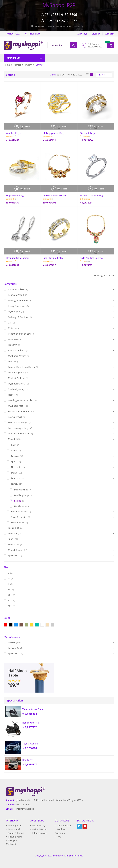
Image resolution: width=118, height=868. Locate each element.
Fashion (15, 456)
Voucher (12, 361)
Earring (17, 500)
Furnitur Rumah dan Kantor (21, 367)
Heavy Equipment (16, 306)
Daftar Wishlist (39, 829)
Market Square (15, 550)
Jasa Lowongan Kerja (18, 428)
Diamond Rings (87, 133)
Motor (11, 328)
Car (9, 322)
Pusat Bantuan (64, 825)
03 (58, 74)
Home (7, 64)
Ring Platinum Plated (53, 257)
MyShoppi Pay (15, 311)
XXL (10, 600)
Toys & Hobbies (19, 517)
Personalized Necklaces (54, 195)
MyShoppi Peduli (16, 405)
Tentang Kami (15, 825)
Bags (13, 444)
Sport (13, 461)
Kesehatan (13, 339)
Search (73, 45)
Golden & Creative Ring (91, 195)
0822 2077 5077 (96, 46)
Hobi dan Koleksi (16, 289)
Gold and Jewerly (16, 389)
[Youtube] (85, 826)
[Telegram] (79, 826)
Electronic (16, 467)
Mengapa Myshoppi (11, 842)
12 (74, 74)
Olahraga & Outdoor (18, 317)
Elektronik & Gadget (18, 422)
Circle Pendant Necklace (92, 257)
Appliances (13, 555)
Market (17, 64)
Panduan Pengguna (60, 831)
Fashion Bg (13, 527)
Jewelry (28, 64)
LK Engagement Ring (53, 133)
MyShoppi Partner (17, 355)
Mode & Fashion (16, 378)
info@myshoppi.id (25, 808)
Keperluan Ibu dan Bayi (19, 333)
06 (63, 74)
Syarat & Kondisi (16, 832)
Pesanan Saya (39, 825)
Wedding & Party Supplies (20, 400)
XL (9, 589)
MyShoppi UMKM (16, 383)
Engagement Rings (15, 195)
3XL (10, 606)
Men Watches (21, 489)
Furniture (15, 478)
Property (12, 344)
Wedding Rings (13, 133)
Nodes (11, 394)
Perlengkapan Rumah (18, 300)
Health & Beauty (19, 511)
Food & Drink (17, 522)
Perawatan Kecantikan (19, 411)
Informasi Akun (39, 832)
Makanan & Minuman (19, 433)
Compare (22, 128)
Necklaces (19, 506)
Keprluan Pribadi (16, 294)
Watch (14, 450)
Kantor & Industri (16, 350)
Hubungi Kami (15, 836)
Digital (14, 472)
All (80, 74)
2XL (10, 595)
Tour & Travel (15, 416)
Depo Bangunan (16, 372)
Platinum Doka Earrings (17, 257)
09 (68, 74)
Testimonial (14, 829)
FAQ (59, 836)
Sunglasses (13, 544)
